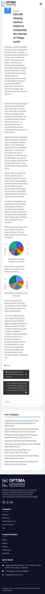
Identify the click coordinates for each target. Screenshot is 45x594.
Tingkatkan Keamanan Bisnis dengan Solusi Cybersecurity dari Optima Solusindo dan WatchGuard (21, 423)
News (8, 365)
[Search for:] (22, 402)
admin (17, 11)
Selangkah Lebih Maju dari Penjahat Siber (20, 441)
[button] (41, 4)
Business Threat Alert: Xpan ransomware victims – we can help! (16, 374)
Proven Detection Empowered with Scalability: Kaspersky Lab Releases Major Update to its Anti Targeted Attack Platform (16, 386)
